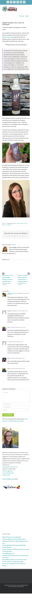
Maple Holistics (7, 37)
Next (27, 16)
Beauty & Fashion (20, 223)
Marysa (4, 223)
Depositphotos (21, 586)
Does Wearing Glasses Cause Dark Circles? (14, 559)
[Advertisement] (16, 513)
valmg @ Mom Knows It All (12, 293)
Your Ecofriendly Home (8, 473)
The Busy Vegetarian (7, 471)
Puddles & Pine (6, 475)
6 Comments (8, 224)
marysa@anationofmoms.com (9, 466)
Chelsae (8, 327)
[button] (3, 274)
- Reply (10, 294)
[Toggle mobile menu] (29, 7)
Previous (21, 16)
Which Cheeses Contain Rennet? (11, 537)
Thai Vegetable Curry (8, 553)
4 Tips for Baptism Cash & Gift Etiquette (13, 539)
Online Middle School (8, 479)
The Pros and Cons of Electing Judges (13, 561)
